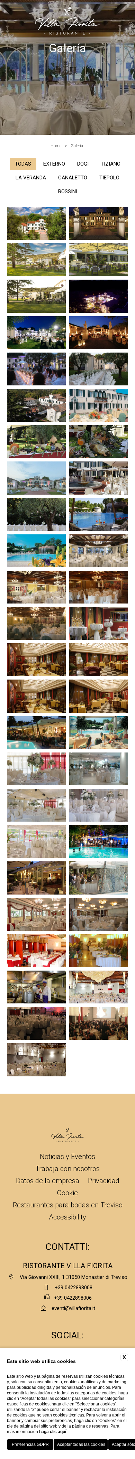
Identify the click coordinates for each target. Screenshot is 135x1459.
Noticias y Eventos (67, 1156)
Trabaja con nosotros (67, 1169)
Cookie (67, 1193)
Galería (77, 145)
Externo (54, 164)
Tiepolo (109, 178)
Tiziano (110, 164)
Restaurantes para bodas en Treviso (68, 1205)
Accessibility (67, 1217)
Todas (23, 164)
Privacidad (103, 1181)
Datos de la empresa (47, 1181)
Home (56, 145)
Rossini (67, 191)
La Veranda (31, 178)
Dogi (83, 164)
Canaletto (72, 178)
